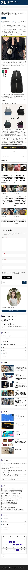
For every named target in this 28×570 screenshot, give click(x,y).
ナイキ (15, 488)
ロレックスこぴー (18, 449)
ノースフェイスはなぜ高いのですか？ (9, 502)
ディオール (20, 495)
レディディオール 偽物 (21, 26)
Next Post (23, 156)
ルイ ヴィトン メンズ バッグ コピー (9, 324)
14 (17, 544)
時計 (5, 347)
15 (21, 544)
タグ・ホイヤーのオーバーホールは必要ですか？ (20, 417)
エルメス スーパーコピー (6, 323)
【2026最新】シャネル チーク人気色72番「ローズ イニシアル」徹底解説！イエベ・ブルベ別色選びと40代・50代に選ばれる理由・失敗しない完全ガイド (21, 403)
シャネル (3, 493)
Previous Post (5, 156)
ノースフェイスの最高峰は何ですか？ (13, 493)
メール (4, 259)
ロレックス (4, 488)
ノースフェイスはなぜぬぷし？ (8, 504)
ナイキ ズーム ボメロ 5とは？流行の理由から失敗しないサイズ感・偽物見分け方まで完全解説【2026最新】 (20, 377)
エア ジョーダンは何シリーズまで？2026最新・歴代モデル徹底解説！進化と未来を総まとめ (21, 369)
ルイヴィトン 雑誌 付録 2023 (7, 509)
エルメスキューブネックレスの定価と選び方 (11, 470)
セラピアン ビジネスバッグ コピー (8, 319)
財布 (5, 353)
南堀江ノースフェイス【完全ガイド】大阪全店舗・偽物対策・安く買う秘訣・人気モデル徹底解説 (20, 394)
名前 (3, 253)
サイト (3, 265)
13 (14, 544)
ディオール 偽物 (4, 320)
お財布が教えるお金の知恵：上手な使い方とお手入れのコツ (20, 442)
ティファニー (4, 491)
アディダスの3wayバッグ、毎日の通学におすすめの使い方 (7, 221)
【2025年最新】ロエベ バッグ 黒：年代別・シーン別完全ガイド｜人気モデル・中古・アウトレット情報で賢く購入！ (7, 200)
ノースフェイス (10, 488)
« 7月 (2, 556)
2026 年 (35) (6, 518)
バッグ (3, 18)
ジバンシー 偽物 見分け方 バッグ (20, 425)
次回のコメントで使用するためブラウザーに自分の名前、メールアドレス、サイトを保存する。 (13, 273)
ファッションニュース (9, 344)
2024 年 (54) (6, 524)
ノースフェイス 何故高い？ (15, 498)
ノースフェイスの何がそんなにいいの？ (10, 500)
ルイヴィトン (19, 488)
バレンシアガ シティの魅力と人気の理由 (10, 463)
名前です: (3, 307)
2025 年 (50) (6, 521)
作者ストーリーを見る (14, 310)
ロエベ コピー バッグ (6, 322)
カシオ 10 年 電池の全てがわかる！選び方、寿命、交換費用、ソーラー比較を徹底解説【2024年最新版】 (21, 385)
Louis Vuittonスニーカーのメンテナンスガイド (11, 467)
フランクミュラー (11, 491)
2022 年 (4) (5, 529)
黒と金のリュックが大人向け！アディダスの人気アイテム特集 (20, 221)
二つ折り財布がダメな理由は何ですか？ (10, 495)
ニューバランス (19, 491)
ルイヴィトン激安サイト (19, 509)
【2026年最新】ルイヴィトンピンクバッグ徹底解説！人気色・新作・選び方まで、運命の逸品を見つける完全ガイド (7, 179)
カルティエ (4, 498)
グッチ (8, 498)
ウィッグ (6, 338)
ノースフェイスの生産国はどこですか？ (10, 507)
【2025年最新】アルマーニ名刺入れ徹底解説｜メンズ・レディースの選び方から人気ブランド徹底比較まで (20, 179)
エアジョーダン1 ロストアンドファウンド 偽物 (20, 434)
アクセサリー (7, 336)
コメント (4, 237)
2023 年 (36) (6, 527)
